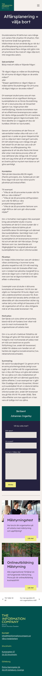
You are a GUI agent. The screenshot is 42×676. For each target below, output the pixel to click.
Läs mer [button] (31, 538)
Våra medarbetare (10, 638)
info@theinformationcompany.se (16, 636)
